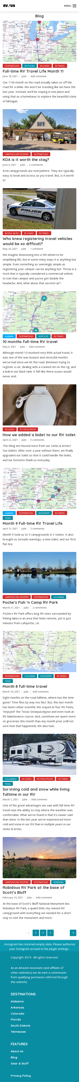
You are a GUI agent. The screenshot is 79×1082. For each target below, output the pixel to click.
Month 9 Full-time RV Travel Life (33, 523)
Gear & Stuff (20, 1063)
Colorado (10, 779)
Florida (16, 1019)
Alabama (9, 336)
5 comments (37, 439)
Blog (14, 1057)
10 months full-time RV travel (30, 341)
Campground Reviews (16, 154)
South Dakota (20, 1025)
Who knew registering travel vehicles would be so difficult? (37, 241)
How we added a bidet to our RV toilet (39, 434)
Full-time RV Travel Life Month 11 (33, 71)
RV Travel (60, 66)
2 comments (36, 164)
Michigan (30, 66)
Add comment (38, 76)
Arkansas (17, 1007)
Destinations (12, 66)
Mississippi (44, 513)
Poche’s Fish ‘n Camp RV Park (30, 602)
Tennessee (18, 1031)
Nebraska (58, 882)
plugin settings (59, 949)
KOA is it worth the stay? (26, 159)
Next (73, 933)
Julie (24, 76)
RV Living (44, 66)
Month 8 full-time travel (25, 686)
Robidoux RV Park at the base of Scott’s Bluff (34, 890)
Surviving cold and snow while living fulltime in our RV (36, 792)
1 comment (36, 248)
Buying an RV (12, 233)
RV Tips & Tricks (28, 429)
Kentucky (43, 336)
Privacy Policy (21, 1075)
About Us (17, 1051)
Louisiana (58, 597)
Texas (8, 518)
